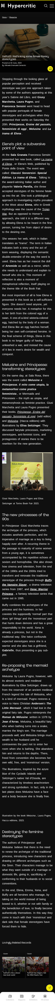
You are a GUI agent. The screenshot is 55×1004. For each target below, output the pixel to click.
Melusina (13, 420)
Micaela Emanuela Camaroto (15, 65)
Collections (10, 1000)
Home (4, 17)
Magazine (21, 1000)
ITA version (45, 1000)
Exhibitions (33, 1000)
